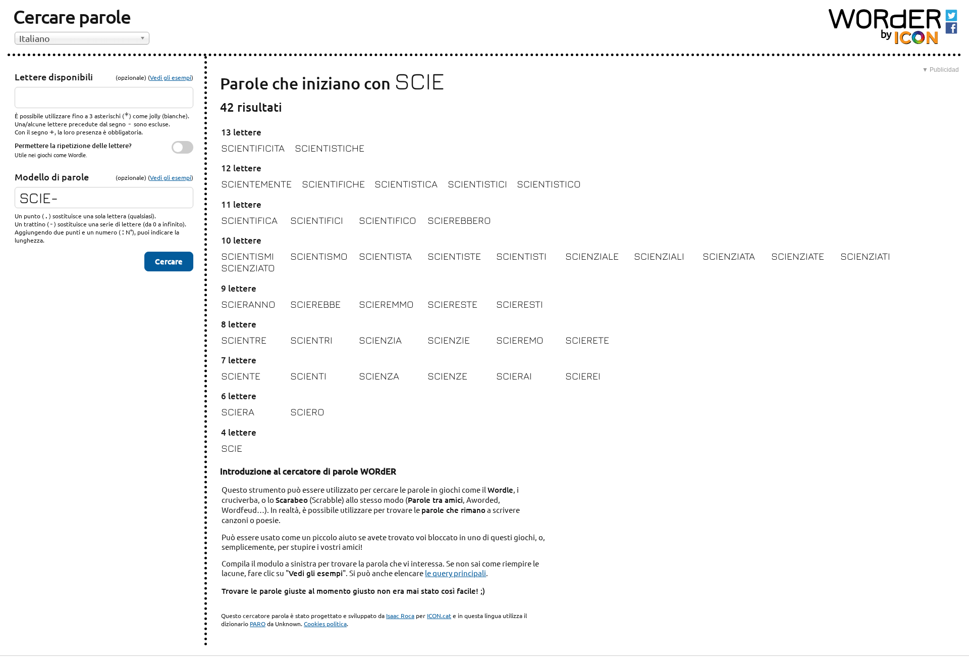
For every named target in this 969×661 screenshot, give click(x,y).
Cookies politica (325, 624)
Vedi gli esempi (170, 77)
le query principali (455, 573)
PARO (257, 624)
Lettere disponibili (54, 76)
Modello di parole (52, 176)
